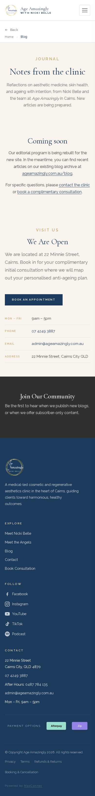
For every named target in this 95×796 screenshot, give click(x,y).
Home (9, 36)
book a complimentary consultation (49, 192)
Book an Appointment (34, 299)
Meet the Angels (18, 542)
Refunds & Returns (48, 761)
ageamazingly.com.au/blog (47, 173)
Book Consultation (20, 568)
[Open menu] (84, 10)
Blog (9, 551)
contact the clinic (74, 185)
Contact (11, 559)
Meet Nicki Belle (18, 533)
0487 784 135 (36, 684)
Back (14, 30)
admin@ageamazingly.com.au (58, 343)
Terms (24, 761)
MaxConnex (33, 785)
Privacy (10, 761)
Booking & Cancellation (21, 772)
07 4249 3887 (43, 331)
